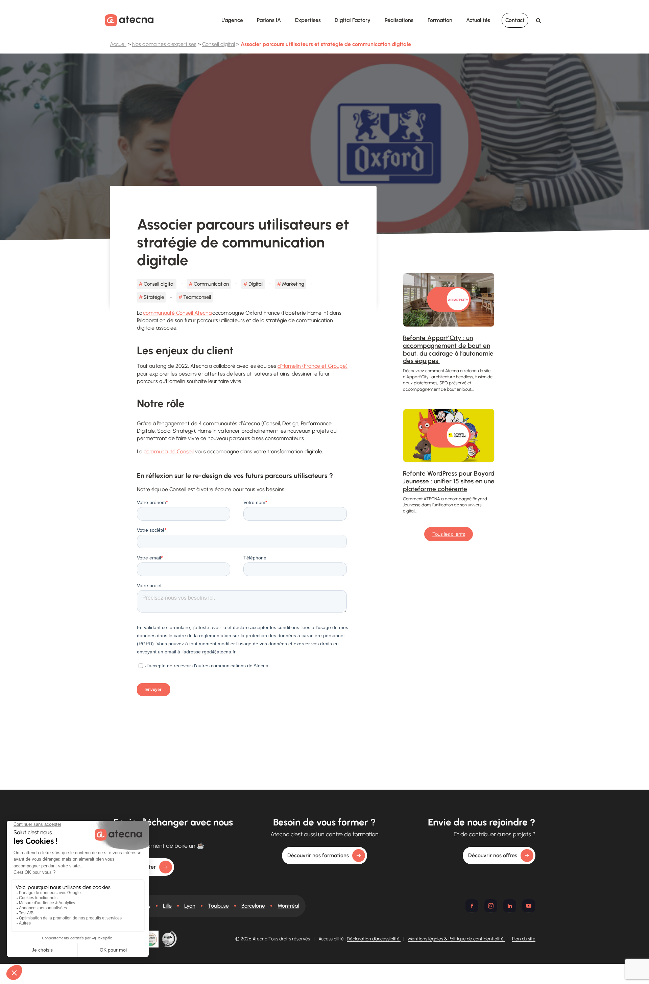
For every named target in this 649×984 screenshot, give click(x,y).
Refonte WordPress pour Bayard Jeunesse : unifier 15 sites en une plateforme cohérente (449, 481)
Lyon (189, 906)
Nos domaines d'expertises (164, 44)
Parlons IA (269, 20)
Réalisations (399, 20)
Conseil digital (218, 44)
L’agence (232, 20)
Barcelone (253, 906)
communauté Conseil (169, 451)
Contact (515, 20)
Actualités (478, 20)
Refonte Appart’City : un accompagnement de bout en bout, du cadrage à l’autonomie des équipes (448, 349)
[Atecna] (129, 20)
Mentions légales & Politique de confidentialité (456, 939)
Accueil (118, 44)
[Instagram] (491, 906)
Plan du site (523, 939)
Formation (440, 20)
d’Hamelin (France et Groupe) (312, 366)
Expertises (308, 20)
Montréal (288, 906)
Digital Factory (352, 20)
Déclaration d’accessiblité (374, 939)
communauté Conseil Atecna (177, 313)
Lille (167, 906)
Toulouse (218, 906)
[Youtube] (528, 906)
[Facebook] (472, 906)
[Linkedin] (509, 906)
